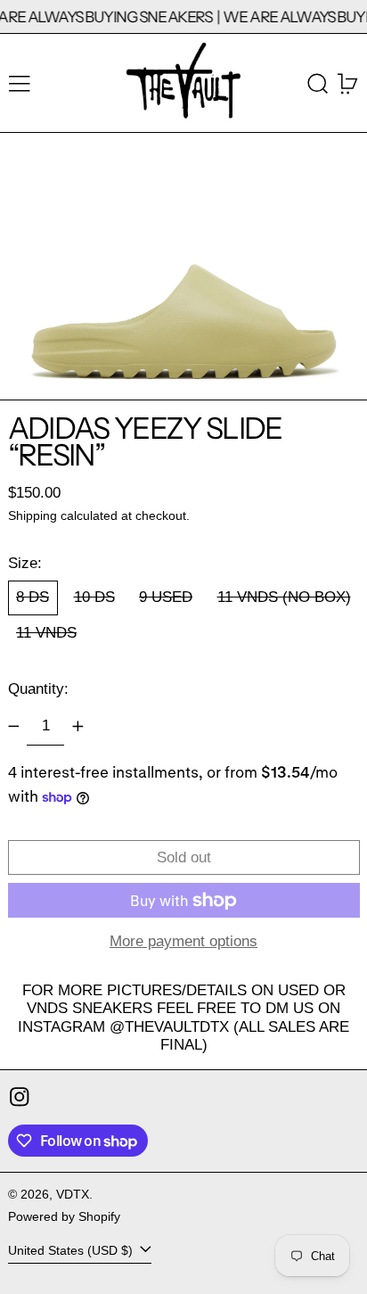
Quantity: (38, 688)
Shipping (32, 516)
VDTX (72, 1194)
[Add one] (77, 726)
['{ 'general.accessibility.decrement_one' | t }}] (13, 726)
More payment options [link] (183, 941)
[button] (318, 83)
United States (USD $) (72, 1250)
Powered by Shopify (64, 1217)
